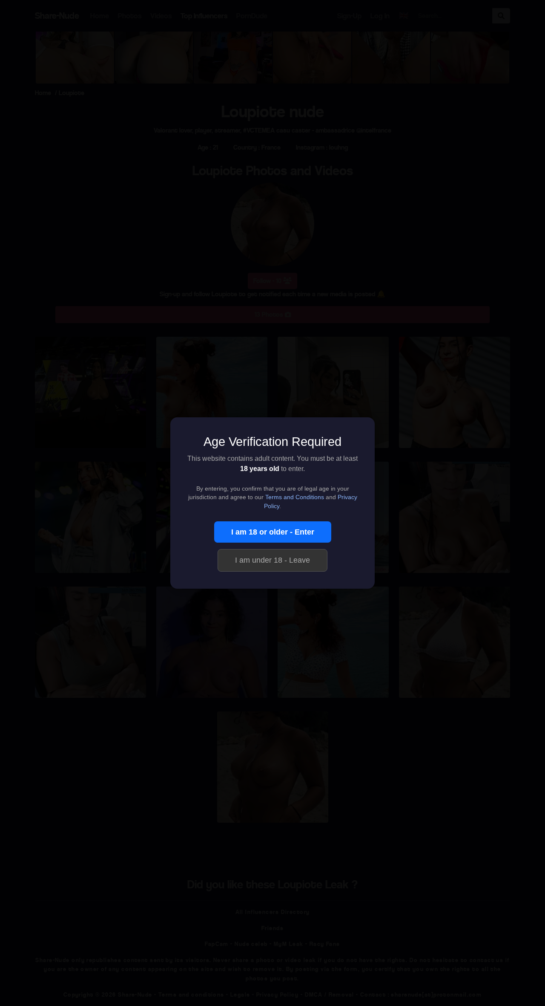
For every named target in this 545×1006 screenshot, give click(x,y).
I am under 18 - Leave (272, 560)
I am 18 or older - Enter (272, 532)
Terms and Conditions (294, 497)
